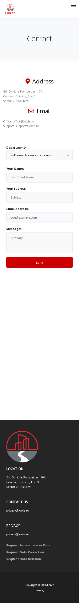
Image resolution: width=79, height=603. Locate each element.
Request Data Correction (25, 552)
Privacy (39, 591)
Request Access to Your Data (28, 545)
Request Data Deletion (23, 559)
